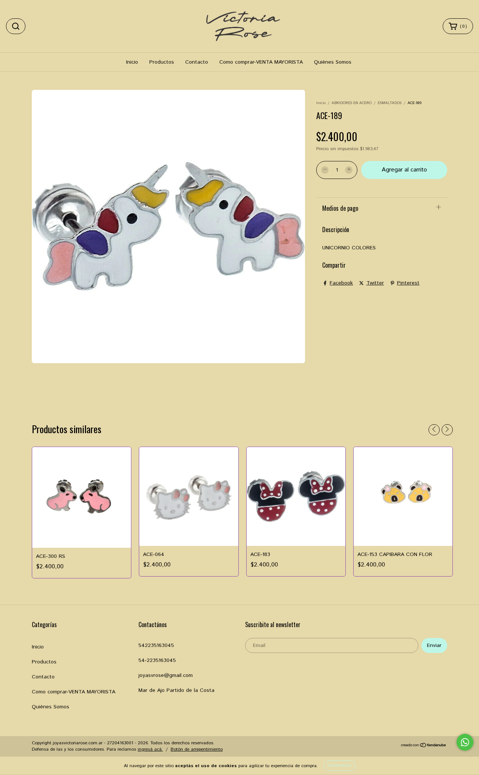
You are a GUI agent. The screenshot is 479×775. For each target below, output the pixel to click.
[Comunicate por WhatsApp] (465, 742)
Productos (161, 62)
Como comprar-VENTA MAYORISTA (261, 62)
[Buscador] (15, 26)
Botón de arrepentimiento (197, 749)
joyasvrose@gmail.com (165, 675)
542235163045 (156, 645)
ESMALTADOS (390, 103)
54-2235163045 (157, 660)
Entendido (339, 765)
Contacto (196, 62)
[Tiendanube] (423, 746)
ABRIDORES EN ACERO (352, 103)
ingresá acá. (150, 749)
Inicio (132, 62)
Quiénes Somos (332, 62)
